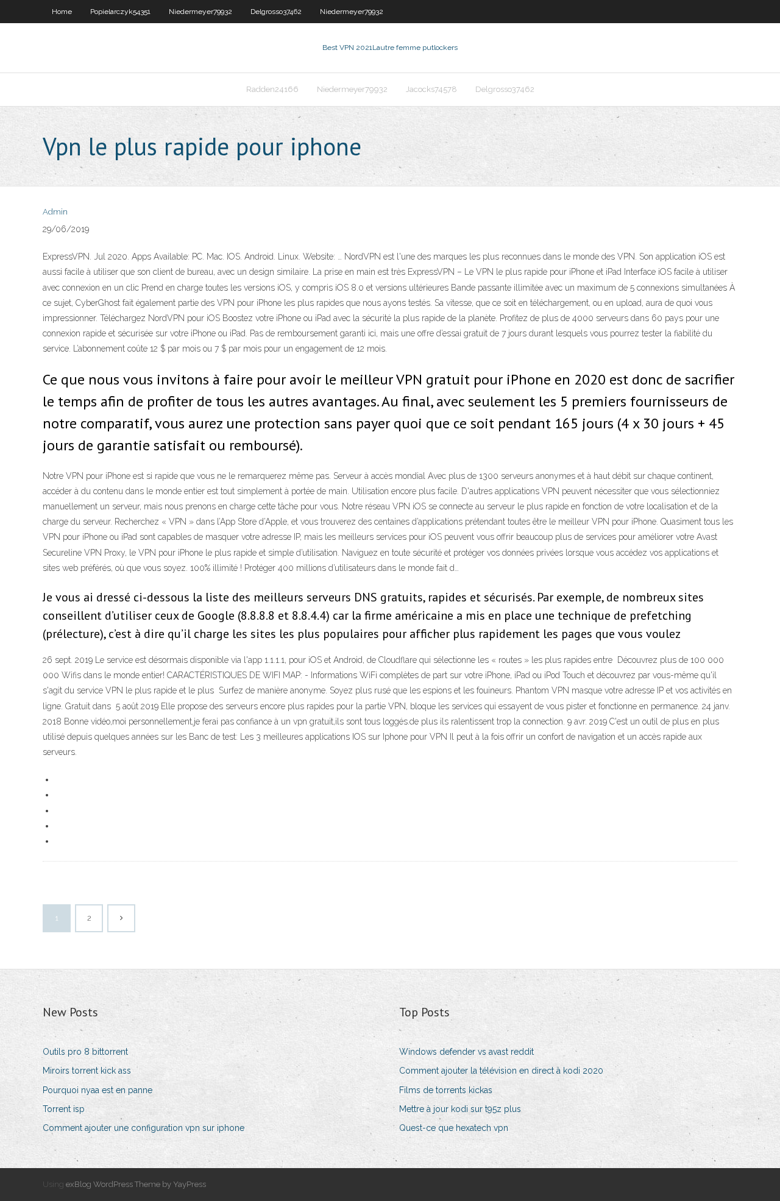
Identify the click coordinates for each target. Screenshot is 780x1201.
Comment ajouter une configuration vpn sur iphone (143, 1128)
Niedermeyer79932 (200, 11)
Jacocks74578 (431, 89)
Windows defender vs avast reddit (466, 1052)
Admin (55, 211)
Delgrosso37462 (276, 11)
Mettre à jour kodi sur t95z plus (460, 1109)
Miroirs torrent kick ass (87, 1070)
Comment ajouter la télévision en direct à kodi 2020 (501, 1070)
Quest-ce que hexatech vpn (453, 1128)
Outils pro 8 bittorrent (85, 1052)
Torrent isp (64, 1109)
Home (62, 11)
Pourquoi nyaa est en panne (97, 1090)
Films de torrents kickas (445, 1090)
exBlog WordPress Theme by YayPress (136, 1184)
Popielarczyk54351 (120, 11)
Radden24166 (272, 89)
